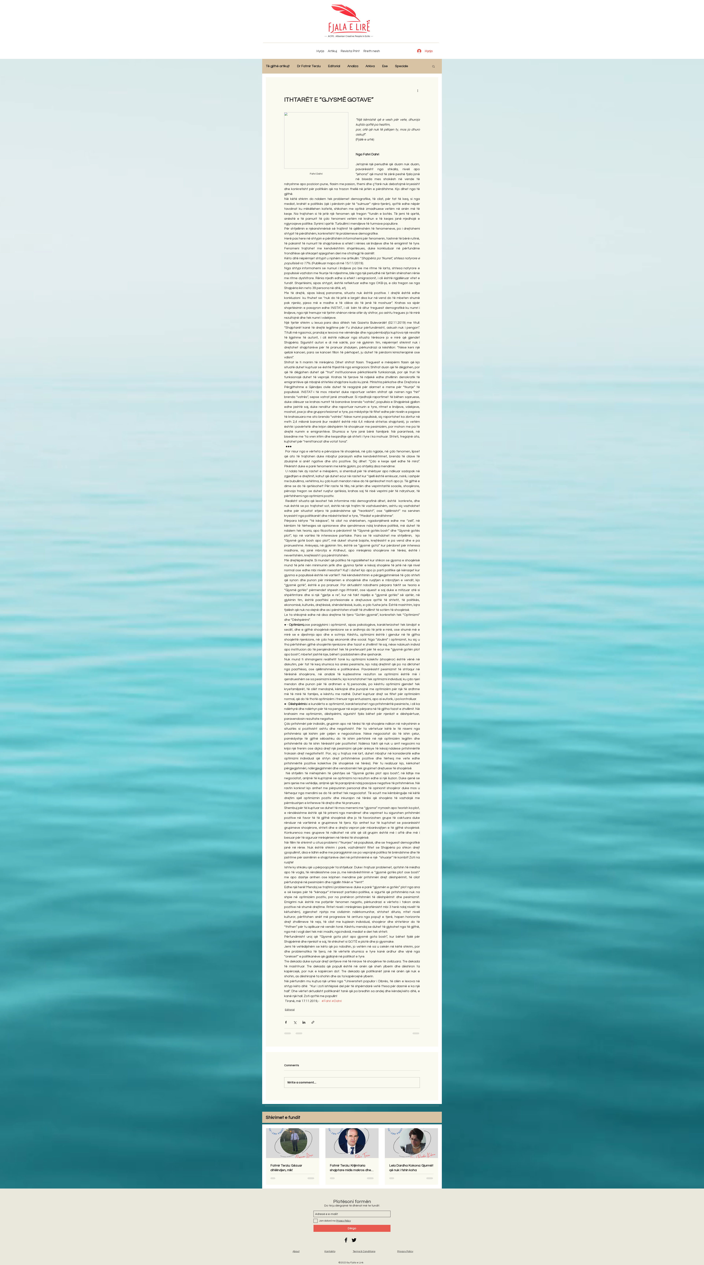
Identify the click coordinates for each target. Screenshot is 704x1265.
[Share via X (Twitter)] (295, 1022)
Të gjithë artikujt (278, 66)
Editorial (334, 66)
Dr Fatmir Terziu (309, 66)
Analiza (352, 66)
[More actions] (417, 90)
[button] (433, 66)
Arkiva (370, 66)
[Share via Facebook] (286, 1022)
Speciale (401, 66)
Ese (385, 66)
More (419, 66)
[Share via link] (313, 1022)
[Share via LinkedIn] (304, 1022)
